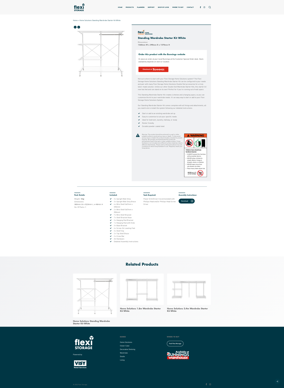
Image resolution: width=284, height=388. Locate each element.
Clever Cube (124, 346)
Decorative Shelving (127, 349)
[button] (187, 201)
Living (122, 360)
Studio (122, 356)
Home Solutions (126, 342)
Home (75, 20)
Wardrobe (124, 353)
